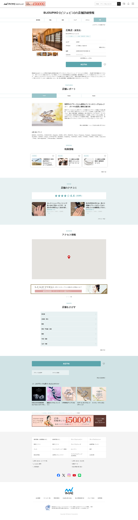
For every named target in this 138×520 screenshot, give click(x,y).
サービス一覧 (47, 498)
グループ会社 (91, 498)
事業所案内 (56, 498)
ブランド (57, 413)
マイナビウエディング (37, 413)
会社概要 (38, 498)
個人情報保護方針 (79, 498)
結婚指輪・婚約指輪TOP (48, 413)
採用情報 (100, 498)
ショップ (74, 413)
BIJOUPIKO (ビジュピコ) (65, 413)
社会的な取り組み (67, 498)
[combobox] (106, 4)
